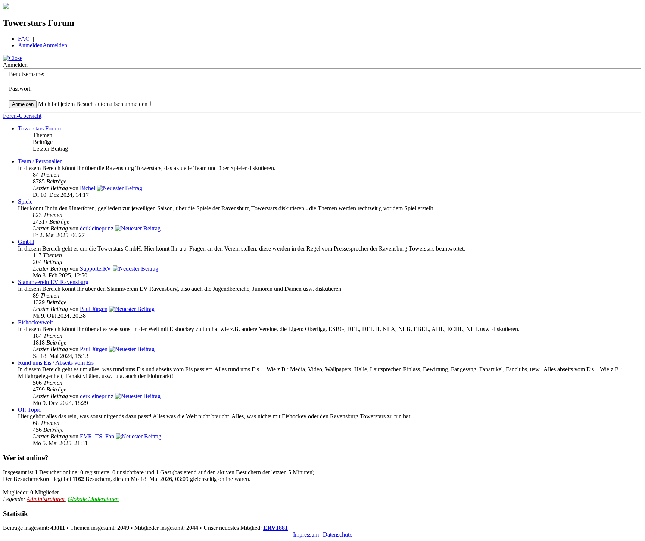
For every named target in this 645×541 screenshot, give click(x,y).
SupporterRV (95, 268)
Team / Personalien (40, 161)
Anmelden (30, 45)
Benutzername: (26, 74)
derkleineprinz (96, 228)
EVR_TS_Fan (97, 436)
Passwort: (20, 88)
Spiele (25, 201)
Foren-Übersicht (22, 116)
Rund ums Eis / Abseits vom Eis (56, 362)
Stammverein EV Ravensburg (53, 282)
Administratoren (46, 499)
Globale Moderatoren (93, 499)
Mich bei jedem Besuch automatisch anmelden (93, 104)
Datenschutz (337, 534)
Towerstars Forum (39, 128)
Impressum (306, 534)
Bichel (87, 188)
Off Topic (29, 409)
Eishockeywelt (35, 322)
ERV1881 (275, 528)
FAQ (24, 38)
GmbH (26, 242)
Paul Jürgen (94, 309)
